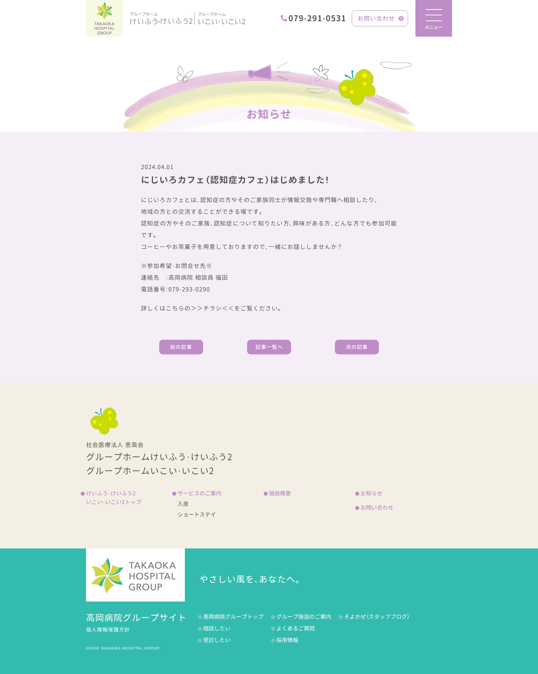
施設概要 (280, 493)
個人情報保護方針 (108, 629)
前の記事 (181, 346)
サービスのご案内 (199, 493)
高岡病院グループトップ (233, 617)
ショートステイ (197, 514)
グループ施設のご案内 (303, 617)
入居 (183, 504)
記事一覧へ (269, 346)
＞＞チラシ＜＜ (212, 308)
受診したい (217, 640)
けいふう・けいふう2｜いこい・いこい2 (187, 18)
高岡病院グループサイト (136, 617)
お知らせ (269, 114)
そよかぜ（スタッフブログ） (377, 617)
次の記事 (357, 346)
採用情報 (287, 640)
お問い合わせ (376, 18)
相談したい (217, 628)
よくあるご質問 (295, 628)
